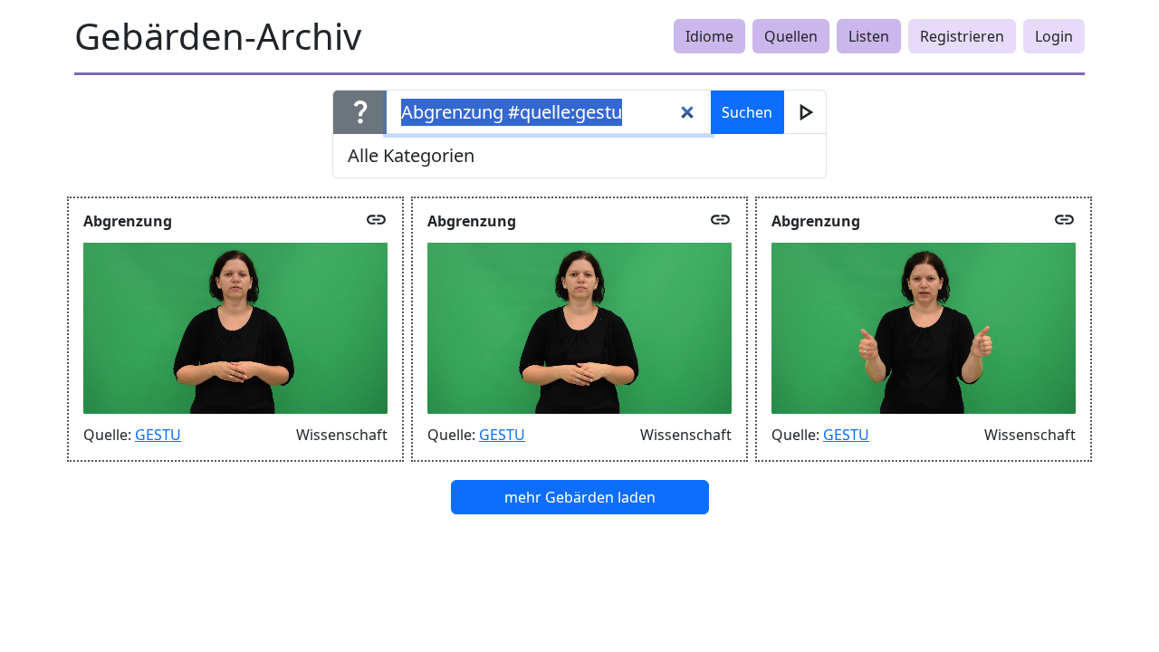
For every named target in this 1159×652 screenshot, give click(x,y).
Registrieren (962, 36)
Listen (868, 36)
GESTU (158, 435)
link (376, 219)
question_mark (360, 111)
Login (1054, 36)
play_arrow (804, 112)
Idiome (709, 36)
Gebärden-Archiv (217, 36)
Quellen (791, 36)
